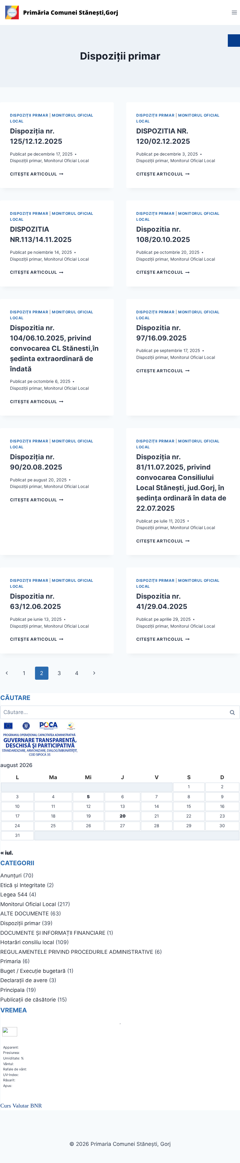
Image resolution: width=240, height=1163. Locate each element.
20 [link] (123, 815)
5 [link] (88, 796)
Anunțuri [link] (11, 875)
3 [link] (59, 673)
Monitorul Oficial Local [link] (66, 160)
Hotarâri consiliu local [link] (27, 942)
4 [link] (76, 673)
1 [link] (24, 673)
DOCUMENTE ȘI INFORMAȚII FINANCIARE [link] (52, 933)
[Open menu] (234, 12)
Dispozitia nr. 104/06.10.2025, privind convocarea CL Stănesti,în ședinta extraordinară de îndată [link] (54, 348)
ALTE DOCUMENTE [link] (24, 913)
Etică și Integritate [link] (22, 885)
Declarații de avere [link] (24, 980)
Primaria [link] (10, 961)
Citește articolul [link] (36, 173)
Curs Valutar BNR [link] (21, 1106)
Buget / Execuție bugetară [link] (33, 971)
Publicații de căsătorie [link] (28, 1000)
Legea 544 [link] (14, 894)
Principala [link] (12, 990)
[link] (62, 12)
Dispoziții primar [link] (29, 115)
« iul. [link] (6, 853)
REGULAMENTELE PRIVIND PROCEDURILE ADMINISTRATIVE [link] (76, 952)
